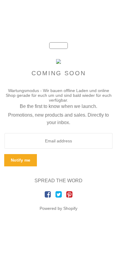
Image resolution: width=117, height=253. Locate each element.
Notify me (20, 160)
